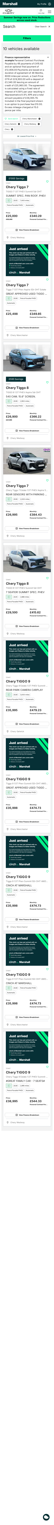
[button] (39, 119)
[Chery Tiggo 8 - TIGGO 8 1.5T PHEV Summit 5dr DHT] (27, 559)
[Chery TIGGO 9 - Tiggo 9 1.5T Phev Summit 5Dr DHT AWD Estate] (27, 754)
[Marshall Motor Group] (10, 4)
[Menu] (49, 11)
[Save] (47, 182)
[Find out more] (27, 19)
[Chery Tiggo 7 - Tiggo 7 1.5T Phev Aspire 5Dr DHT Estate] (27, 260)
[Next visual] (45, 157)
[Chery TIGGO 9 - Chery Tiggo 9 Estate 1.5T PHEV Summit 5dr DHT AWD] (27, 656)
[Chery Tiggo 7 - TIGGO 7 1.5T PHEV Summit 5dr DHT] (27, 157)
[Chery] (8, 11)
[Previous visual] (8, 157)
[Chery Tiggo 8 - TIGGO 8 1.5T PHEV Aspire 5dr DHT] (27, 358)
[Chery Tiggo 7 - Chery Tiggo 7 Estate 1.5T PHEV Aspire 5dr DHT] (27, 461)
